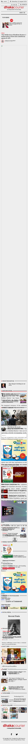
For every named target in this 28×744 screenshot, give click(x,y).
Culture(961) (4, 699)
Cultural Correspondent (10, 40)
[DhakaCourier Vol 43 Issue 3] (14, 711)
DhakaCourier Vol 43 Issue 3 (17, 490)
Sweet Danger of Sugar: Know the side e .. (18, 680)
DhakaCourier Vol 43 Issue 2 (17, 495)
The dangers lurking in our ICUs (17, 384)
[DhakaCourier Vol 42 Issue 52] (14, 717)
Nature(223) (4, 701)
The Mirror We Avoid (13, 427)
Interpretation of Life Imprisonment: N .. (15, 672)
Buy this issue (11, 568)
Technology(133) (19, 696)
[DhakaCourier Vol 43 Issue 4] (5, 711)
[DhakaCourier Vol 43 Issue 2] (23, 711)
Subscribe (5, 568)
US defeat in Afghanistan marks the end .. (16, 687)
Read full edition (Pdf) (8, 563)
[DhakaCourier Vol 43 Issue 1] (5, 717)
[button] (22, 12)
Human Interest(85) (19, 701)
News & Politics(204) (20, 699)
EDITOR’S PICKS (7, 390)
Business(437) (5, 696)
